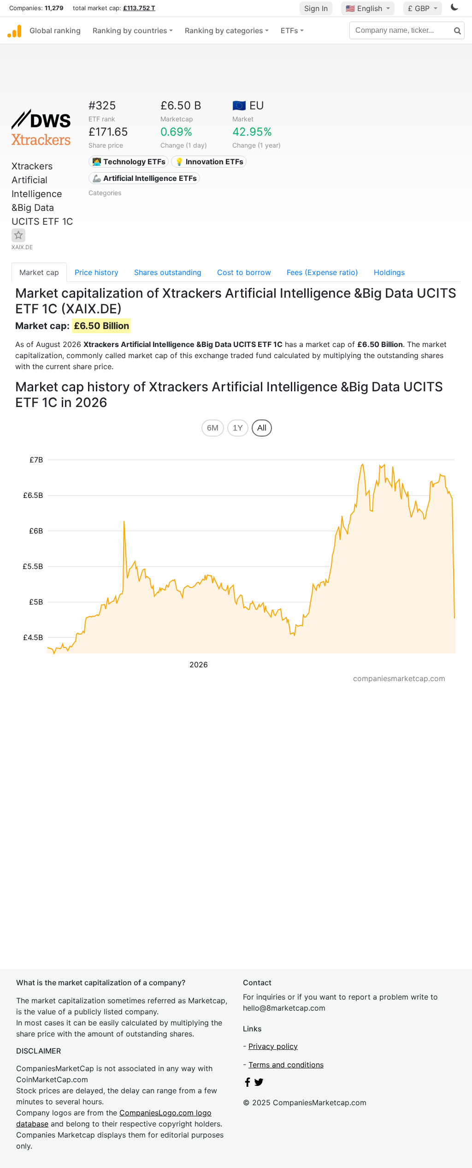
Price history (96, 272)
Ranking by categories (224, 30)
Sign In (316, 8)
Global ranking (55, 30)
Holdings (389, 272)
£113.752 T (139, 8)
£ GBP (420, 8)
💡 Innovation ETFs (209, 161)
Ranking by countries (130, 30)
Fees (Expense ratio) (322, 272)
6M (212, 427)
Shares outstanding (167, 272)
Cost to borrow (244, 272)
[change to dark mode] (454, 8)
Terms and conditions (286, 1064)
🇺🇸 (364, 8)
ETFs (289, 30)
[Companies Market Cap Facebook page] (247, 1084)
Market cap (39, 272)
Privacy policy (273, 1046)
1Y (238, 427)
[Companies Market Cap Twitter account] (259, 1084)
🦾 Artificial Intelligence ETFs (144, 178)
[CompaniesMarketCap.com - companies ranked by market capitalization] (14, 30)
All (261, 427)
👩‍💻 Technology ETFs (128, 161)
